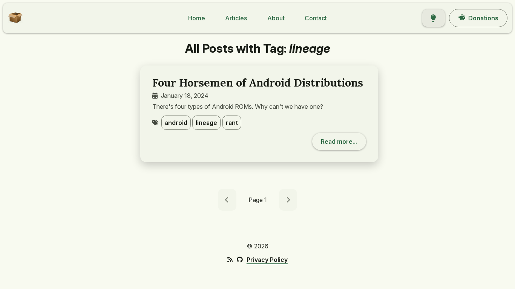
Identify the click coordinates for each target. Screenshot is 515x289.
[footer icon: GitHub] (239, 259)
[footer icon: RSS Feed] (230, 259)
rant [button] (232, 122)
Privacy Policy (267, 259)
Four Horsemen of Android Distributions (257, 83)
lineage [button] (206, 122)
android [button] (176, 122)
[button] (13, 22)
